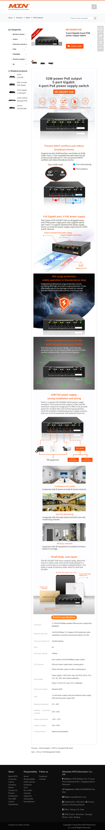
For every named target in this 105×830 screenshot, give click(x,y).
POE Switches (38, 18)
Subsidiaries (13, 804)
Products (19, 18)
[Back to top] (100, 49)
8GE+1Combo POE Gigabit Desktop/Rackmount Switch (17, 86)
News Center (24, 825)
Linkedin (42, 779)
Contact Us (12, 790)
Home (10, 18)
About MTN (13, 776)
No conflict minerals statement (28, 793)
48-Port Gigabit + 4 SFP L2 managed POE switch (56, 748)
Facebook (43, 776)
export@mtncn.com (78, 797)
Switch (27, 18)
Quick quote (76, 46)
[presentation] (33, 44)
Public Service (29, 782)
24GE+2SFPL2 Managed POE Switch (22, 101)
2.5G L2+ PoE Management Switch (48, 752)
